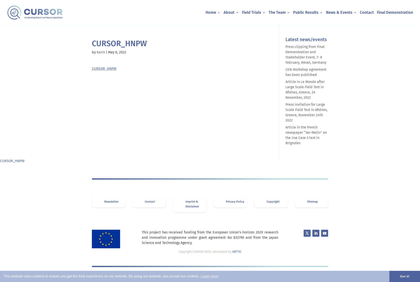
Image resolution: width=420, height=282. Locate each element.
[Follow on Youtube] (324, 233)
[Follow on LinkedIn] (315, 233)
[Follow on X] (307, 233)
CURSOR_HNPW (104, 69)
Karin (101, 52)
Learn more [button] (210, 276)
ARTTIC (237, 252)
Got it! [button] (405, 276)
